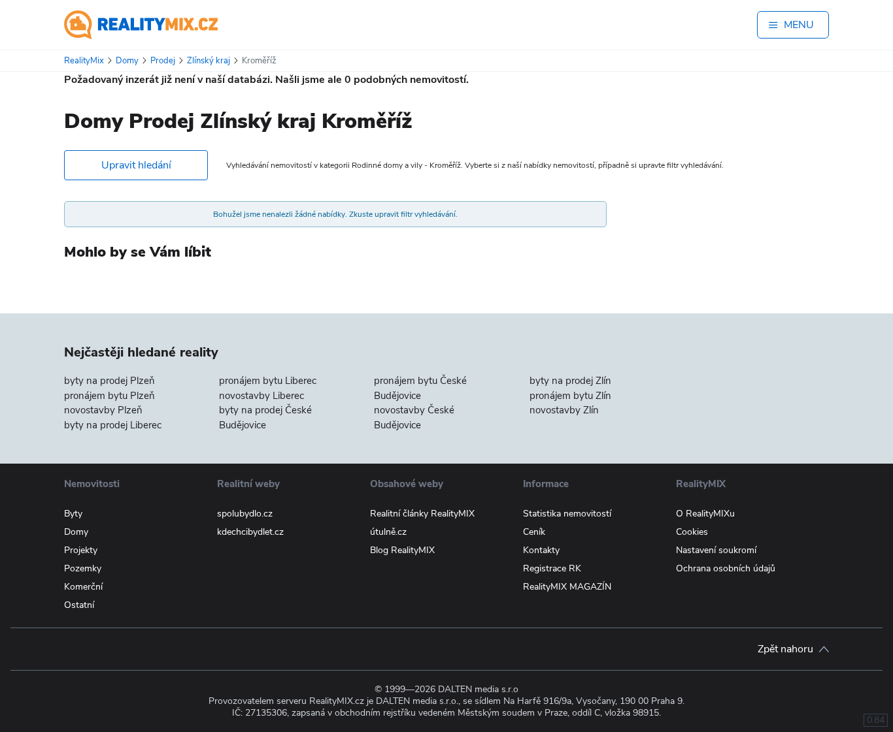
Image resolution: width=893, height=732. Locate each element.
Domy (76, 532)
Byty (73, 513)
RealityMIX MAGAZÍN (567, 587)
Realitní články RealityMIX (422, 513)
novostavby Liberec (261, 395)
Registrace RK (552, 568)
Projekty (80, 550)
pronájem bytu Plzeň (109, 395)
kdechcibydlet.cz (250, 532)
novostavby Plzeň (103, 410)
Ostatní (79, 605)
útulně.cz (388, 532)
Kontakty (541, 550)
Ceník (534, 532)
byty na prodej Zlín (570, 380)
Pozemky (82, 568)
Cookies (692, 532)
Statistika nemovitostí (567, 513)
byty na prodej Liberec (112, 425)
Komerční (83, 587)
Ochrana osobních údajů (725, 568)
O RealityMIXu (705, 513)
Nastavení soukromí (716, 550)
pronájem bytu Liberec (267, 380)
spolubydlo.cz (245, 513)
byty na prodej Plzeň (109, 380)
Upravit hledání (136, 165)
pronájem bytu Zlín (570, 395)
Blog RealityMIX (402, 550)
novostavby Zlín (564, 410)
